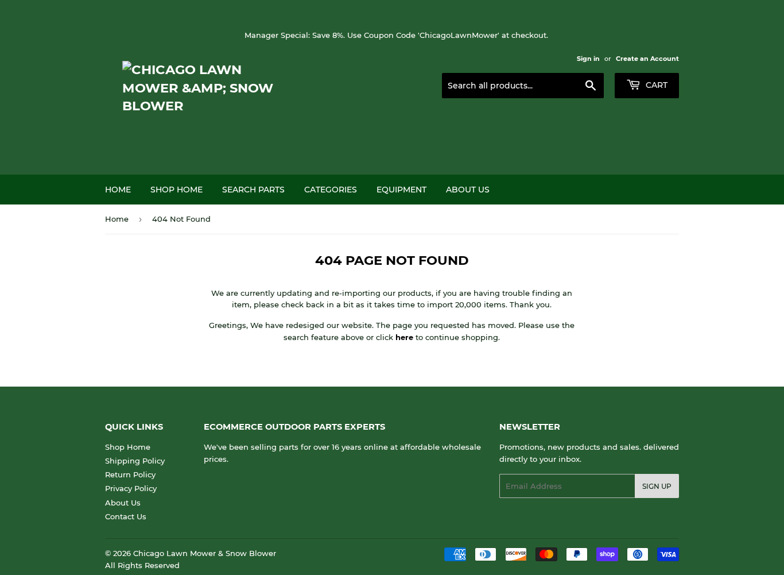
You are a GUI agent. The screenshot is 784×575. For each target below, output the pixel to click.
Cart (655, 85)
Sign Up (657, 486)
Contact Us (125, 516)
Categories (330, 189)
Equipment (401, 189)
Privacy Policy (131, 488)
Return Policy (130, 474)
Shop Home (176, 189)
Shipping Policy (135, 460)
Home (118, 189)
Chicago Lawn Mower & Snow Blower (204, 553)
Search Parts (253, 189)
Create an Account (647, 59)
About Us (468, 189)
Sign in (588, 59)
